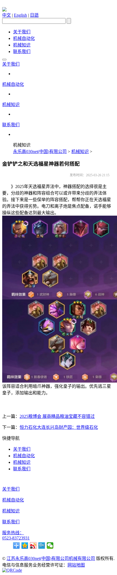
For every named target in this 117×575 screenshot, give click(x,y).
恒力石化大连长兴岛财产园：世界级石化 (59, 427)
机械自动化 (24, 38)
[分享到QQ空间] (24, 545)
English (20, 15)
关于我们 (21, 32)
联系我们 (21, 51)
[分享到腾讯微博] (41, 545)
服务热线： (13, 532)
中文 (6, 15)
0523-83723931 (16, 538)
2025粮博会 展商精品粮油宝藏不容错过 (57, 416)
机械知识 (21, 45)
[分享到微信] (50, 545)
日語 (34, 15)
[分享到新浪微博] (33, 545)
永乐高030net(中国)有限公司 (40, 151)
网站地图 (76, 565)
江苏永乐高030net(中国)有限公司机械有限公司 (51, 558)
